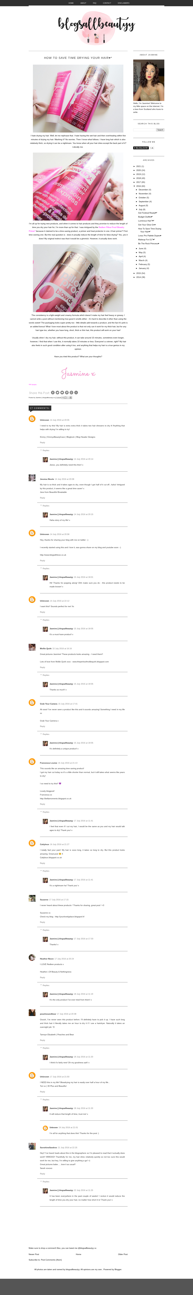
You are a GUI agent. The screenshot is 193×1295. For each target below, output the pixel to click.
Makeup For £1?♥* (146, 239)
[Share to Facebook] (70, 397)
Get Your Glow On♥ (147, 225)
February (143, 264)
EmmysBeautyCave (56, 437)
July (141, 209)
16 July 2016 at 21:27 (59, 844)
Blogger (118, 1269)
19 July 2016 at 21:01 (68, 1127)
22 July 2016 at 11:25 (83, 1190)
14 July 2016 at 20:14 (83, 459)
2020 (138, 170)
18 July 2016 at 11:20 (83, 1057)
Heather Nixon (47, 959)
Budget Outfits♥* (145, 217)
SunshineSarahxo (48, 1147)
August (142, 205)
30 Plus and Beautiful (56, 1086)
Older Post (123, 1254)
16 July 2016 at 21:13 (67, 763)
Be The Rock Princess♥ (148, 243)
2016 (138, 186)
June (141, 248)
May (141, 252)
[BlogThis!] (65, 397)
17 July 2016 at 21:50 (59, 1077)
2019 (138, 174)
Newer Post (34, 1254)
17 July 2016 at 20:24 (64, 959)
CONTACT (107, 3)
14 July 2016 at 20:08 (64, 479)
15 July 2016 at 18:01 (83, 577)
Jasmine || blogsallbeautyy (44, 397)
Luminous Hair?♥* (146, 221)
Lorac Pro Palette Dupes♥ (149, 235)
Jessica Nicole (47, 479)
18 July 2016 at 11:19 (83, 994)
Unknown (44, 420)
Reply (42, 442)
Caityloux (44, 844)
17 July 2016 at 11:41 (83, 821)
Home (78, 1254)
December (144, 189)
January (143, 268)
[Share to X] (68, 397)
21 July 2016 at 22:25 (67, 1147)
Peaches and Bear (65, 1034)
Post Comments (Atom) (51, 1260)
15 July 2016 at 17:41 (68, 704)
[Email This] (62, 397)
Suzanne (44, 899)
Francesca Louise (48, 763)
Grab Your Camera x (49, 721)
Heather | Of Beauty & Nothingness (55, 972)
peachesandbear (48, 1014)
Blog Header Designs (85, 437)
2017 (138, 182)
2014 (138, 277)
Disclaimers (123, 3)
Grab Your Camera (48, 704)
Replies (46, 450)
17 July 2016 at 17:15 (59, 899)
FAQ (94, 3)
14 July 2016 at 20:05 (59, 420)
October (143, 197)
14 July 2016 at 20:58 (59, 534)
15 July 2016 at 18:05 (83, 628)
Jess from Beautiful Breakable (53, 492)
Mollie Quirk (46, 648)
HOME (71, 3)
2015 (138, 273)
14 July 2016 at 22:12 (59, 601)
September (144, 201)
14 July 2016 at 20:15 (83, 514)
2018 (138, 178)
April (141, 256)
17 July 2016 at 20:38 (66, 1014)
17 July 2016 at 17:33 (83, 939)
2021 (138, 166)
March (142, 260)
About (83, 3)
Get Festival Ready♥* (147, 213)
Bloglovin (71, 437)
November (144, 193)
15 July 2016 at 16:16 (62, 648)
